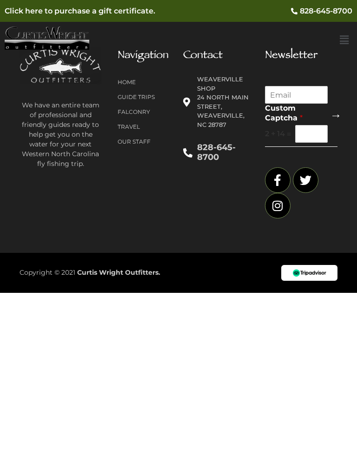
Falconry (134, 111)
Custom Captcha (284, 113)
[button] (344, 40)
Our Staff (134, 141)
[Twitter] (305, 180)
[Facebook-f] (278, 180)
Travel (129, 126)
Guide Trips (136, 96)
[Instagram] (278, 205)
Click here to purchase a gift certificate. (80, 11)
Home (127, 82)
